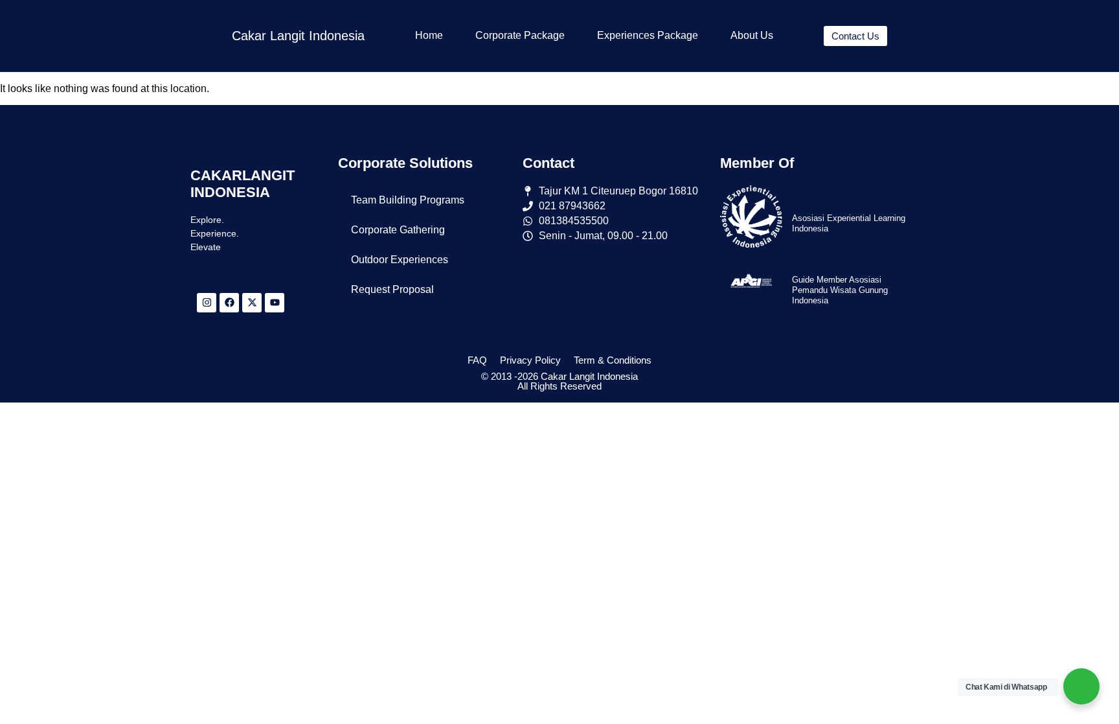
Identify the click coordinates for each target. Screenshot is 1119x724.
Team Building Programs (407, 199)
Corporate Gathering (398, 229)
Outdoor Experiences (399, 259)
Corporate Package (520, 35)
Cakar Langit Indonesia (298, 36)
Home (429, 35)
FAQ (477, 360)
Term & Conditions (612, 360)
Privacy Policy (530, 360)
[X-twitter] (252, 302)
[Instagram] (206, 302)
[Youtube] (274, 302)
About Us (751, 35)
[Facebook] (229, 302)
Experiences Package (647, 35)
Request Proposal (392, 289)
